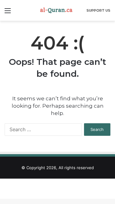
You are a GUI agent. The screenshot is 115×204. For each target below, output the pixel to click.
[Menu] (8, 13)
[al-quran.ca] (57, 10)
